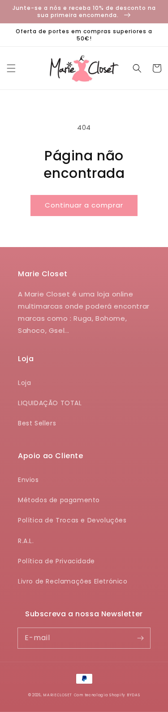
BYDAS (133, 695)
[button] (11, 68)
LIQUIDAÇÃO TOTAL (50, 402)
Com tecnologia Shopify (99, 695)
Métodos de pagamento (59, 499)
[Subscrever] (140, 638)
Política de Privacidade (56, 561)
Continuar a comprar (84, 205)
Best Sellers (37, 423)
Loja (24, 382)
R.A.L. (26, 540)
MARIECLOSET (57, 695)
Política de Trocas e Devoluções (72, 520)
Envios (28, 479)
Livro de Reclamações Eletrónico (73, 581)
